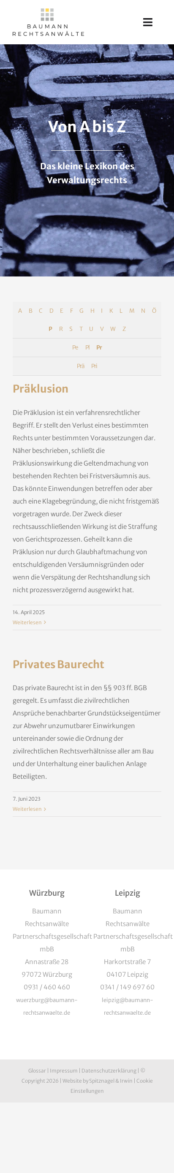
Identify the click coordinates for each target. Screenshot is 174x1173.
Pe (75, 347)
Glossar (37, 1070)
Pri (94, 366)
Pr (99, 347)
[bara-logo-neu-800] (48, 12)
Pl (87, 347)
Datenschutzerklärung (109, 1070)
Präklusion (40, 389)
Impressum (64, 1070)
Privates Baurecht (58, 664)
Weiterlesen (27, 622)
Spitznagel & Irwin (111, 1081)
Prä (80, 366)
